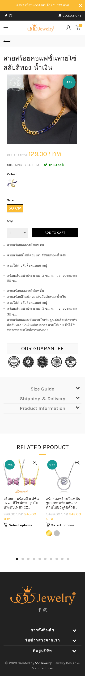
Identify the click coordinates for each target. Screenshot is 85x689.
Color (11, 174)
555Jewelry (43, 663)
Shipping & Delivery (42, 398)
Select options (20, 525)
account (68, 27)
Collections (72, 15)
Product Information (42, 408)
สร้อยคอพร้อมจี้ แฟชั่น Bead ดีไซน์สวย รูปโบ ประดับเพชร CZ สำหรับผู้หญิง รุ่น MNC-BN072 (21, 503)
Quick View (35, 463)
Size (10, 200)
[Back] (7, 40)
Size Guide (42, 389)
